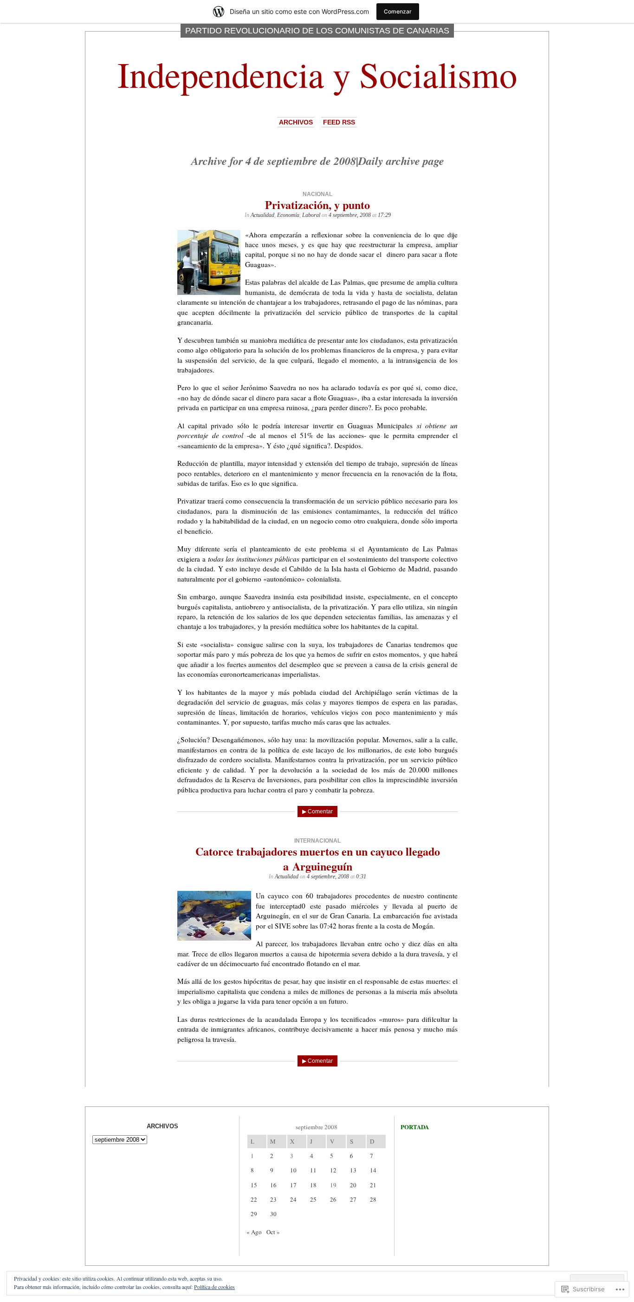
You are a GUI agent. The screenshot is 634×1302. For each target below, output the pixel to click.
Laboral (311, 215)
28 (373, 1199)
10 (293, 1170)
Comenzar (398, 11)
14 (373, 1170)
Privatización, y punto (317, 204)
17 (293, 1185)
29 (254, 1214)
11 (313, 1170)
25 (313, 1199)
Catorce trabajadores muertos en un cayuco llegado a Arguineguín (317, 858)
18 (313, 1185)
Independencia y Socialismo (317, 74)
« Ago (254, 1232)
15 (254, 1185)
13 (353, 1170)
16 (273, 1185)
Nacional (317, 194)
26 (333, 1199)
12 (333, 1170)
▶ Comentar (317, 811)
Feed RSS (339, 122)
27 (353, 1199)
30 (273, 1214)
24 (293, 1199)
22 (254, 1199)
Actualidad (262, 215)
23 (273, 1199)
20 (353, 1185)
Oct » (273, 1232)
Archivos (296, 122)
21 (373, 1185)
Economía (288, 215)
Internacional (317, 840)
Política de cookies (214, 1286)
